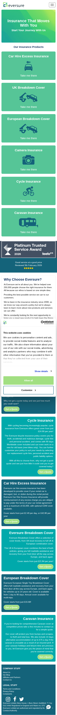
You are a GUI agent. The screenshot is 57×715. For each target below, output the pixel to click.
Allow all (28, 380)
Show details (41, 371)
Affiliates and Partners (11, 677)
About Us (6, 672)
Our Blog (6, 675)
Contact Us (7, 680)
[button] (48, 707)
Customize (26, 390)
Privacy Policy (8, 691)
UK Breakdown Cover (28, 87)
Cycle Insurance (28, 181)
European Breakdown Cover (28, 119)
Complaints (7, 694)
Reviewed (28, 265)
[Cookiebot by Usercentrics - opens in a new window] (41, 322)
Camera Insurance (28, 150)
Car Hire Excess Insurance (28, 56)
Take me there (28, 75)
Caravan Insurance (28, 213)
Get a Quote (12, 409)
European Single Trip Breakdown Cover (31, 583)
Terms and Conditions (11, 689)
